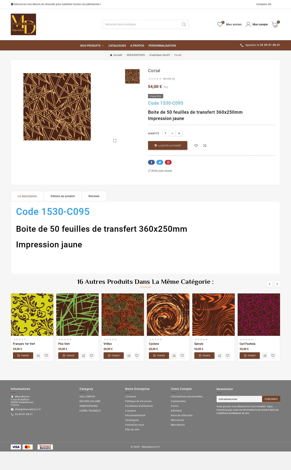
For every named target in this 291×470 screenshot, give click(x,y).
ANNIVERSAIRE (88, 406)
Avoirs (175, 406)
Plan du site (132, 429)
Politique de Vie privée (138, 401)
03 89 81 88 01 (24, 414)
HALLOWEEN (87, 396)
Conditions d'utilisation (139, 406)
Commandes (178, 401)
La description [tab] (27, 196)
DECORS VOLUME (90, 401)
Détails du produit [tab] (63, 196)
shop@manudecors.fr (28, 409)
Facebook (151, 162)
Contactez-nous (134, 424)
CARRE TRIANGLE (90, 410)
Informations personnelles (186, 396)
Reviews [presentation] (94, 196)
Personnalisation (135, 415)
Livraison (130, 396)
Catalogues (132, 420)
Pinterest (168, 162)
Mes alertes (178, 424)
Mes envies (177, 420)
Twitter (159, 162)
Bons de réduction (182, 415)
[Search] (184, 24)
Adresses (176, 410)
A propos (130, 410)
